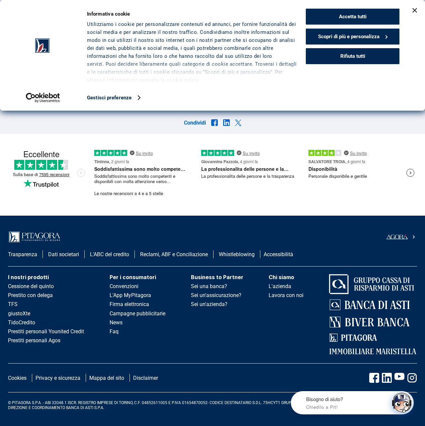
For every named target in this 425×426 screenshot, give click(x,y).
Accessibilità (278, 254)
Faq (114, 331)
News (116, 322)
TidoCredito (21, 322)
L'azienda (280, 286)
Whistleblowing (237, 254)
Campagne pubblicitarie (137, 313)
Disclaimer (145, 378)
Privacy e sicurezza (58, 378)
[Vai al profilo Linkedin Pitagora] (387, 378)
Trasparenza (22, 254)
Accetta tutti (353, 17)
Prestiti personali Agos (34, 340)
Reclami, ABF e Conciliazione (174, 254)
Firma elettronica (129, 304)
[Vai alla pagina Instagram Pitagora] (412, 377)
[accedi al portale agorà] (401, 237)
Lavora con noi (286, 295)
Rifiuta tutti (352, 56)
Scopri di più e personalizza (349, 37)
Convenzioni (124, 286)
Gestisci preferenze (109, 98)
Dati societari (63, 254)
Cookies (17, 378)
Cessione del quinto (31, 286)
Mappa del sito (106, 378)
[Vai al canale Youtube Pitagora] (399, 378)
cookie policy (183, 80)
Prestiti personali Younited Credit (46, 331)
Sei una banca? (209, 286)
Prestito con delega (30, 295)
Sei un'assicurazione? (216, 295)
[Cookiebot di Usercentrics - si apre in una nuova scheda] (43, 98)
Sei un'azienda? (209, 304)
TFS (13, 304)
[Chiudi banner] (414, 10)
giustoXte (19, 313)
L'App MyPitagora (130, 295)
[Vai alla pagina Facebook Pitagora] (374, 378)
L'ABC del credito (109, 254)
